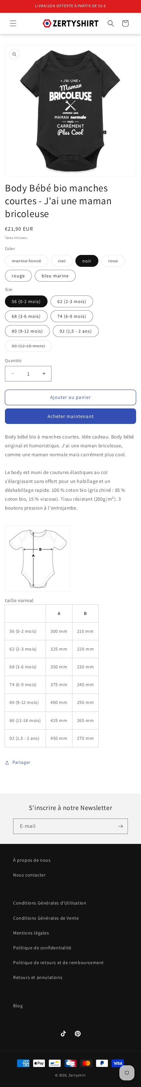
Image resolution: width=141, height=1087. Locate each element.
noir (86, 261)
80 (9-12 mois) (27, 331)
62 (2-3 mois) (71, 301)
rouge (18, 276)
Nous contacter (29, 875)
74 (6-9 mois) (71, 316)
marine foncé (30, 262)
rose (116, 262)
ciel (65, 262)
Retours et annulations (37, 977)
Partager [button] (21, 762)
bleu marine (55, 276)
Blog (18, 1006)
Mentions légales (31, 933)
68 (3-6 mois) (26, 316)
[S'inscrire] (120, 826)
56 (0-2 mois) (26, 301)
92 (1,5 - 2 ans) (76, 331)
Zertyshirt (77, 1075)
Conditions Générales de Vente (46, 918)
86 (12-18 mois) (32, 347)
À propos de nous (32, 860)
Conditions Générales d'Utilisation (49, 903)
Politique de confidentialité (42, 948)
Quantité (13, 360)
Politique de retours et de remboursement (58, 962)
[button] (13, 23)
